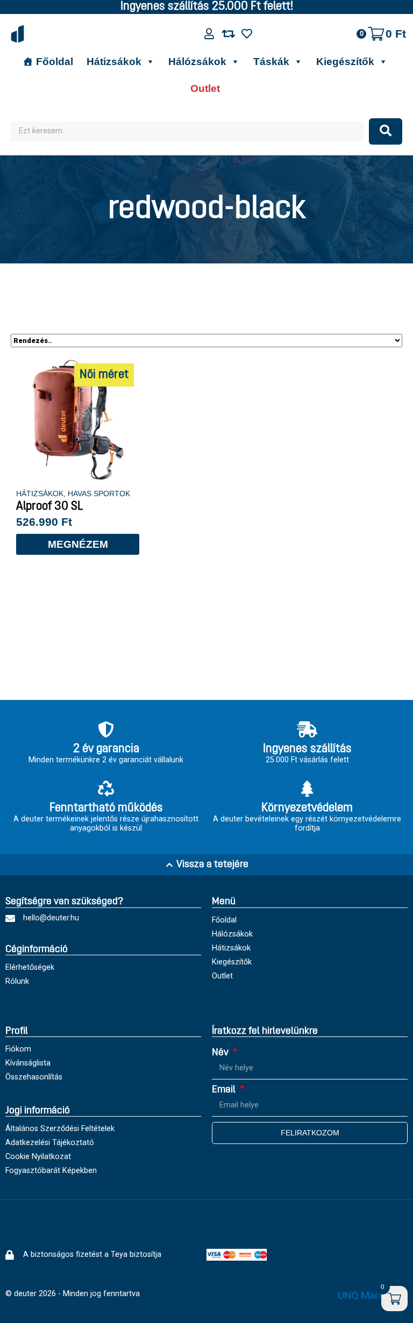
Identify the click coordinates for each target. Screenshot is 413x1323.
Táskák (271, 61)
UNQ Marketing (373, 1295)
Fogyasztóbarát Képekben (51, 1170)
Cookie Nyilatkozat (38, 1156)
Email (225, 1090)
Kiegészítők (345, 61)
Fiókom (18, 1049)
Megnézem (78, 544)
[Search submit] (385, 131)
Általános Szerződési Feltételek (60, 1128)
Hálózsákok (197, 61)
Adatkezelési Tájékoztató (49, 1142)
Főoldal (54, 61)
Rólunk (17, 981)
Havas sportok (99, 493)
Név (221, 1053)
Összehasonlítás (33, 1077)
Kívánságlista (28, 1063)
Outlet (205, 88)
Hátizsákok (114, 61)
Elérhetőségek (29, 967)
